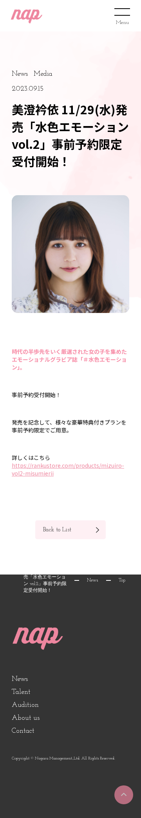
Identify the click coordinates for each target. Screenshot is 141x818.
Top (122, 580)
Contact (23, 731)
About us (26, 718)
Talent (21, 692)
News (92, 580)
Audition (25, 705)
